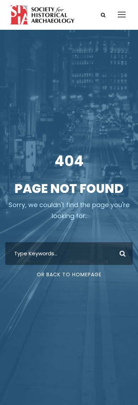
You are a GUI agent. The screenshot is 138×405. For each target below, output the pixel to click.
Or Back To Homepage (69, 274)
